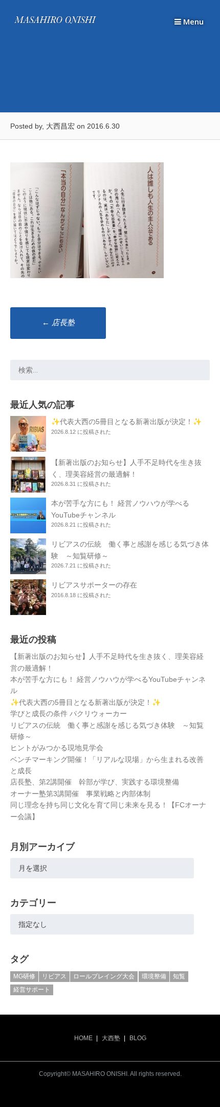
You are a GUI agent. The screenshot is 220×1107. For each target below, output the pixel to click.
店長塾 (58, 322)
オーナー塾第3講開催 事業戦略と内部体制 (80, 794)
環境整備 (154, 976)
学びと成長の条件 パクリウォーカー (68, 713)
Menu (192, 21)
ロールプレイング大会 (104, 976)
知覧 (179, 976)
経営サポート (31, 989)
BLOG (137, 1038)
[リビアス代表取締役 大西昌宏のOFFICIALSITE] (55, 23)
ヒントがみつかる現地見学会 (56, 748)
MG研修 (24, 976)
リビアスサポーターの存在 (94, 585)
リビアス (54, 976)
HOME (83, 1038)
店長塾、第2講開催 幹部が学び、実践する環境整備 (94, 782)
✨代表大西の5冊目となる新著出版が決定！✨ (126, 421)
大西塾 (111, 1038)
